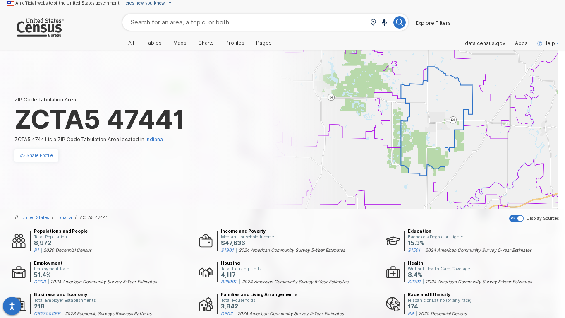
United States (35, 217)
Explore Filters (433, 23)
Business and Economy (60, 294)
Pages (264, 43)
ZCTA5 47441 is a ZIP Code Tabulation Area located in (88, 139)
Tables (154, 43)
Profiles (234, 43)
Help (549, 43)
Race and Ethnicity (429, 294)
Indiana (64, 217)
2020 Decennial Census (67, 250)
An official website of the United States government (67, 2)
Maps (180, 43)
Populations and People (61, 231)
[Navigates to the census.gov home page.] (32, 34)
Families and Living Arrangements (259, 294)
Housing (230, 262)
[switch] (535, 218)
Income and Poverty (243, 231)
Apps (521, 43)
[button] (373, 23)
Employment (48, 262)
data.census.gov (485, 43)
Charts (206, 43)
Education (419, 231)
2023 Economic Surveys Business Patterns (108, 313)
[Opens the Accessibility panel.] (12, 306)
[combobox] (265, 22)
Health (415, 262)
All (131, 43)
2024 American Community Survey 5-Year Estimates (292, 250)
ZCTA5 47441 (93, 217)
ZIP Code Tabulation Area (45, 99)
